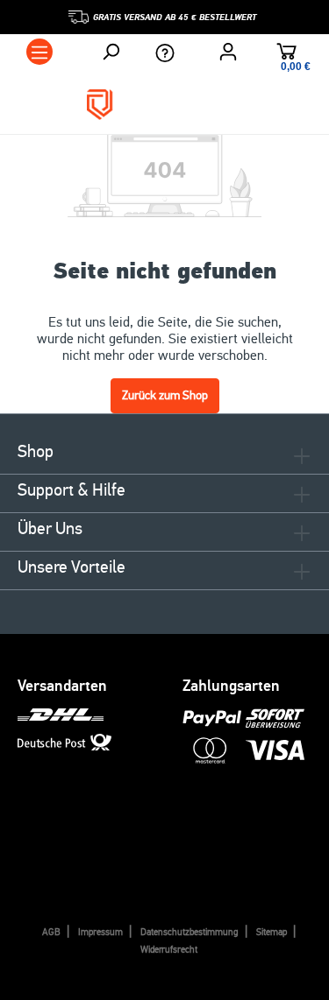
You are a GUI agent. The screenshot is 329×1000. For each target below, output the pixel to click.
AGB (51, 932)
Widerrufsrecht (168, 949)
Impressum (100, 932)
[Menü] (39, 52)
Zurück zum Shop (165, 395)
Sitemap (271, 932)
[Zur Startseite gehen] (165, 104)
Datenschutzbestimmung (189, 932)
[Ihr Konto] (228, 51)
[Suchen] (110, 51)
